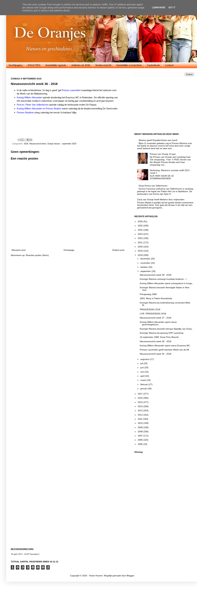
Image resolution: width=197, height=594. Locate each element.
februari (144, 384)
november (145, 263)
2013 (140, 410)
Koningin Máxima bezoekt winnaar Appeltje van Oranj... (166, 329)
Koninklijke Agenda (56, 65)
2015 (140, 402)
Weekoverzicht (103, 65)
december (145, 258)
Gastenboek (153, 65)
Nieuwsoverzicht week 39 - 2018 (155, 275)
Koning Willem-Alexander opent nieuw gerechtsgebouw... (158, 323)
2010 (140, 423)
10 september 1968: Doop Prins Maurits (159, 337)
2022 (140, 238)
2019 (140, 251)
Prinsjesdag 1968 (148, 294)
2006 (140, 440)
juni (142, 367)
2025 (140, 225)
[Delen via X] (25, 139)
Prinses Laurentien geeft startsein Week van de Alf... (165, 349)
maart (143, 380)
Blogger (130, 575)
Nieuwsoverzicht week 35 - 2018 (155, 354)
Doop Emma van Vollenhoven (153, 185)
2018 (26, 144)
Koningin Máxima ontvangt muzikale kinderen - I (163, 279)
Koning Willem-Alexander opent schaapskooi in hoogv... (167, 283)
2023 (140, 234)
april (142, 376)
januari (144, 388)
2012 (140, 415)
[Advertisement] (67, 126)
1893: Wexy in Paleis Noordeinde (156, 298)
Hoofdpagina (15, 65)
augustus (145, 359)
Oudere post (118, 250)
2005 (140, 444)
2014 (140, 406)
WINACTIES (34, 65)
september (145, 271)
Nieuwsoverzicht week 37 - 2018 (155, 318)
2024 (140, 230)
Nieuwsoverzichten (37, 144)
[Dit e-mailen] (19, 139)
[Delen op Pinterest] (30, 139)
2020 (140, 246)
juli (142, 363)
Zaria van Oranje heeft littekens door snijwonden (160, 199)
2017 (140, 394)
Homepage (69, 250)
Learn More (158, 7)
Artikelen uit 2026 (80, 65)
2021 (140, 242)
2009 (140, 427)
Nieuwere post (19, 250)
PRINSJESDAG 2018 (150, 309)
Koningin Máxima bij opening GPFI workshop (161, 333)
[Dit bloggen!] (22, 139)
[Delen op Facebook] (28, 139)
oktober (144, 267)
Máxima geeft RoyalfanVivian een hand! (158, 140)
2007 (140, 435)
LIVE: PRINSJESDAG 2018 (153, 313)
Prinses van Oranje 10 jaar (163, 154)
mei (142, 372)
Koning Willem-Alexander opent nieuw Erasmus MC (165, 345)
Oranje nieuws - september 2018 (61, 144)
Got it (171, 7)
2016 (140, 398)
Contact (169, 65)
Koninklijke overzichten (129, 65)
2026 (140, 221)
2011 (140, 419)
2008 (140, 431)
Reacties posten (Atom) (37, 255)
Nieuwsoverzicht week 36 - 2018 (155, 341)
